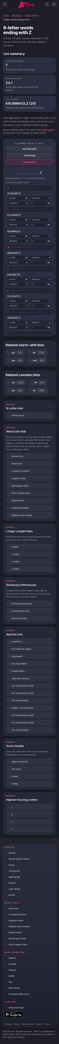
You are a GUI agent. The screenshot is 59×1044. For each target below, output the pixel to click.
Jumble (10, 895)
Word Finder (13, 988)
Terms (47, 1024)
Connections (13, 871)
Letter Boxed (13, 889)
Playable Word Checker (18, 926)
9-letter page (47, 130)
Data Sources (27, 1024)
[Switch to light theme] (54, 4)
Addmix (11, 958)
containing (29, 155)
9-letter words (31, 15)
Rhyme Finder (13, 932)
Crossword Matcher (16, 914)
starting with (29, 148)
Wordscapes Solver (16, 938)
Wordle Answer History (18, 859)
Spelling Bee (13, 877)
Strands (11, 883)
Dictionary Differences (17, 994)
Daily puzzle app (15, 1007)
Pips (9, 982)
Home (6, 15)
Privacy (39, 1024)
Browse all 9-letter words (17, 182)
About (16, 1024)
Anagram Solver (14, 920)
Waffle (10, 976)
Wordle (10, 853)
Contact (8, 1024)
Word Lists (17, 15)
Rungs (10, 865)
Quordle (11, 964)
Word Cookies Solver (16, 944)
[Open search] (47, 4)
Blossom (11, 970)
